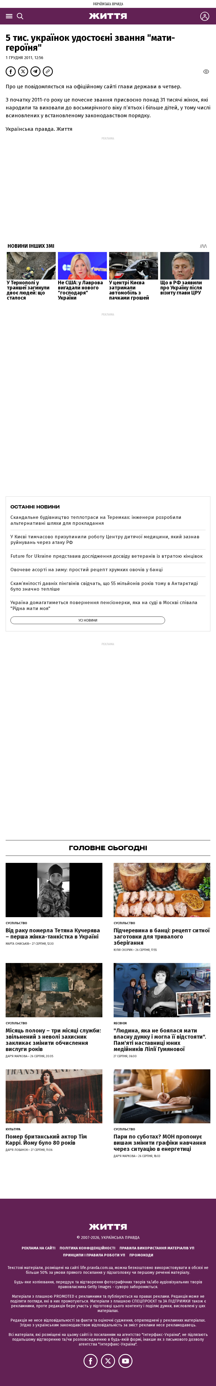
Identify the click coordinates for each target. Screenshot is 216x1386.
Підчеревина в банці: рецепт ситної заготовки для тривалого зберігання (162, 936)
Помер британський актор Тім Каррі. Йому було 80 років (46, 1139)
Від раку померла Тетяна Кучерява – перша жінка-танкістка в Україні (53, 933)
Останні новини (35, 507)
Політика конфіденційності (87, 1248)
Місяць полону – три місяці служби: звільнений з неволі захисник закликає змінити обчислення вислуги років (53, 1039)
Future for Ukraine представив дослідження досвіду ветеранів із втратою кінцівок (106, 556)
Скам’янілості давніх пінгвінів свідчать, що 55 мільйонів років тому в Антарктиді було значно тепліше (104, 586)
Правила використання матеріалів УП (157, 1248)
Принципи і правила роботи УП (94, 1255)
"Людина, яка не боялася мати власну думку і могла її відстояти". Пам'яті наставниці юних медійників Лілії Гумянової (160, 1039)
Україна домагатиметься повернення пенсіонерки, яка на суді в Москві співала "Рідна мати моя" (103, 605)
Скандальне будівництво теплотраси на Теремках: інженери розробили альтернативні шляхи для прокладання (95, 520)
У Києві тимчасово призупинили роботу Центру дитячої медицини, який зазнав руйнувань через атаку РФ (104, 539)
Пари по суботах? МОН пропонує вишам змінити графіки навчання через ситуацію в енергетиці (160, 1142)
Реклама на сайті (38, 1248)
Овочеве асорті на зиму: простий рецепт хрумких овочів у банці (86, 570)
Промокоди (141, 1255)
